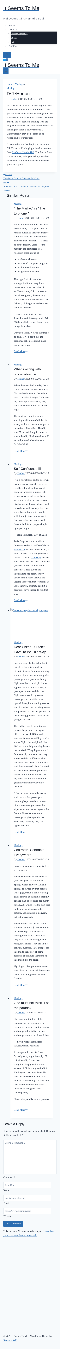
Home (12, 25)
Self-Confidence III (27, 469)
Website (7, 1216)
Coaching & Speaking (19, 34)
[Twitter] (4, 60)
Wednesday (19, 549)
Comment (9, 1177)
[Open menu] (6, 71)
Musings (11, 88)
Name (6, 1190)
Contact (13, 46)
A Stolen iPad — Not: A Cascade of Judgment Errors (26, 186)
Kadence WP (10, 1340)
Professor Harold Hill (23, 152)
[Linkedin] (7, 60)
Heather (14, 99)
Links (13, 42)
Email (6, 1203)
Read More (21, 351)
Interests (14, 38)
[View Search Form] (7, 55)
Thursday (36, 557)
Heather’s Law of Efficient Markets (21, 176)
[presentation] (31, 622)
